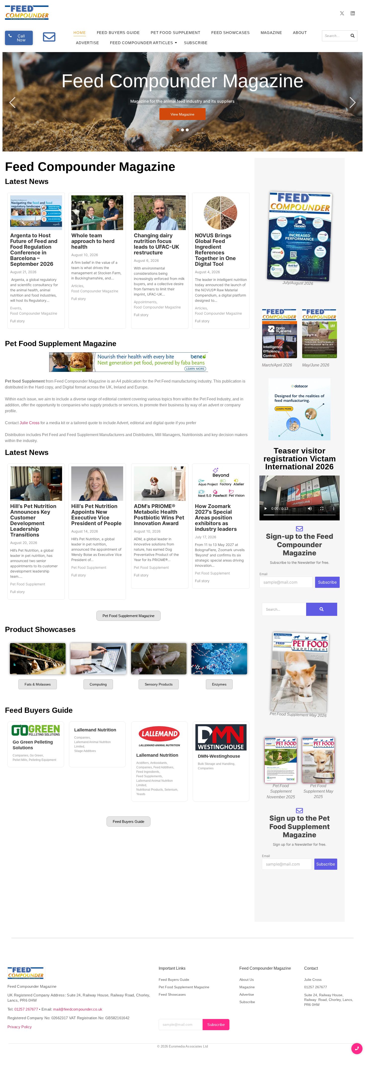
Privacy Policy (19, 1027)
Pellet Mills (20, 760)
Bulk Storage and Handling (216, 764)
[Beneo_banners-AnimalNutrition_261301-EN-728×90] (128, 370)
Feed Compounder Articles (141, 43)
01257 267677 (26, 1009)
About (300, 32)
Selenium (171, 789)
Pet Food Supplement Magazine (184, 987)
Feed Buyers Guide (118, 32)
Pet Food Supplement (175, 32)
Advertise (87, 43)
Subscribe (196, 43)
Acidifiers (142, 763)
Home (79, 32)
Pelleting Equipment (42, 760)
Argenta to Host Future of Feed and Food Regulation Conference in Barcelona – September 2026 (33, 249)
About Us (246, 980)
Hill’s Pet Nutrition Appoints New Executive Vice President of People (96, 514)
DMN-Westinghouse (219, 756)
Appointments (145, 302)
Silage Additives (85, 751)
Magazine (271, 32)
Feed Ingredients (148, 772)
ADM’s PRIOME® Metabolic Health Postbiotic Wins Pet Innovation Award (159, 514)
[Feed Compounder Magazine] (27, 12)
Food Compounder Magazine (33, 313)
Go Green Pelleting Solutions (33, 745)
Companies (21, 755)
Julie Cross (29, 423)
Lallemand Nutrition (95, 729)
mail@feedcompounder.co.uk (78, 1009)
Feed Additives (163, 767)
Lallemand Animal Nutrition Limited (92, 744)
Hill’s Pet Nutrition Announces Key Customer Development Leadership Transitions (33, 520)
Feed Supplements (149, 776)
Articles (77, 286)
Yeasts (140, 794)
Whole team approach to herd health (92, 241)
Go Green (37, 755)
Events (16, 308)
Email (263, 574)
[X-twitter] (342, 13)
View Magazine (182, 114)
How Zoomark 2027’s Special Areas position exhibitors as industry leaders (216, 517)
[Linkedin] (353, 13)
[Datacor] (299, 438)
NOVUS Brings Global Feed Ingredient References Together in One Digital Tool (215, 249)
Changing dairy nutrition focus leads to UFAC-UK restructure (156, 244)
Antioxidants (159, 763)
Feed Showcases (230, 32)
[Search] (353, 35)
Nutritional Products (150, 789)
